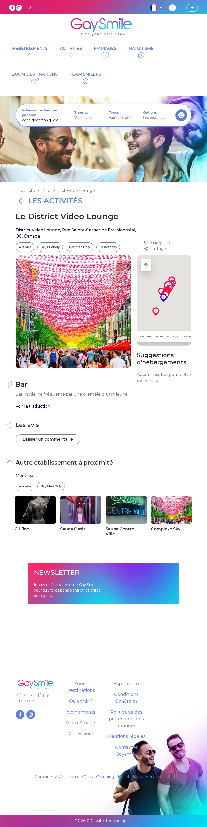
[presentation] (42, 119)
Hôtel (123, 776)
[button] (163, 298)
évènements (81, 712)
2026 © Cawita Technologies (103, 820)
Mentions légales (126, 736)
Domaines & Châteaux (56, 776)
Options (150, 112)
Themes (81, 112)
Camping (105, 776)
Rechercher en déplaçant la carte (167, 336)
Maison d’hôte (159, 776)
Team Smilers (80, 723)
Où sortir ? (81, 701)
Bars (137, 776)
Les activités (55, 200)
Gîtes (87, 776)
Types (114, 112)
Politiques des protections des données (126, 718)
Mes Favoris (80, 733)
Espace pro (126, 683)
